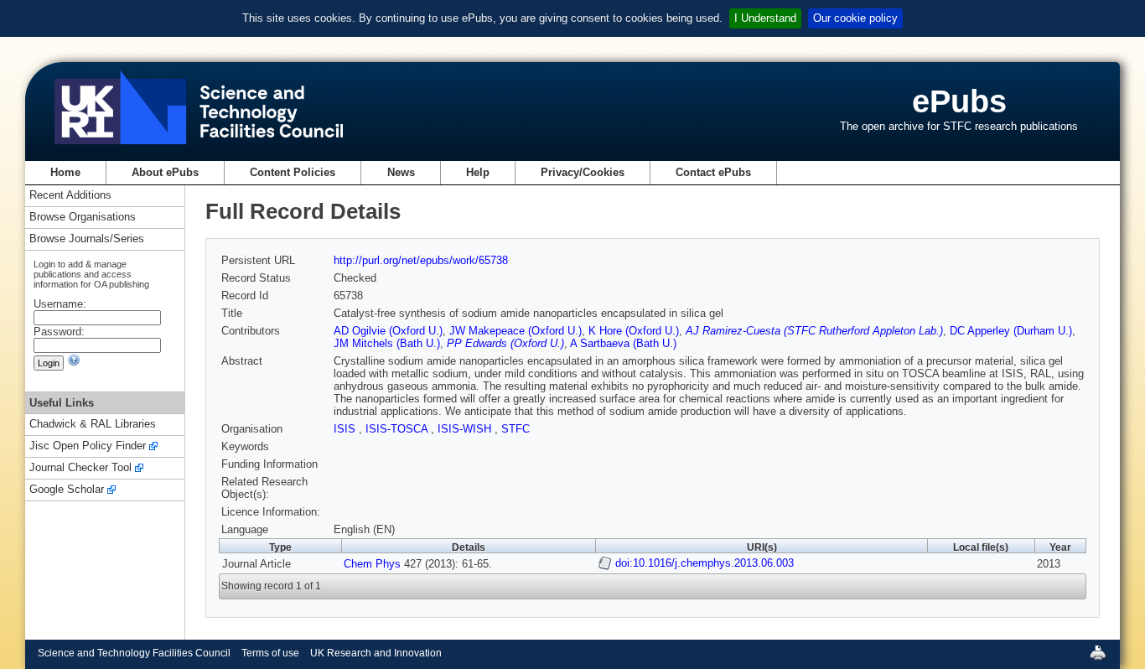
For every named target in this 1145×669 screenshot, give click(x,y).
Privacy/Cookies (582, 172)
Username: (60, 304)
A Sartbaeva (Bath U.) (623, 343)
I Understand (765, 18)
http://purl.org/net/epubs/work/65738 (421, 260)
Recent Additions (70, 195)
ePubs (959, 101)
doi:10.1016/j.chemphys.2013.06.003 (704, 563)
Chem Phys (372, 564)
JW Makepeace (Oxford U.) (515, 330)
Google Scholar (66, 490)
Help (478, 172)
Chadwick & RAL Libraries (92, 424)
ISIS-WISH (466, 429)
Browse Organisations (82, 217)
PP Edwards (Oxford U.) (505, 343)
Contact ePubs (713, 172)
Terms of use (270, 653)
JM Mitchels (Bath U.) (387, 343)
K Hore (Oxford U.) (633, 330)
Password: (59, 331)
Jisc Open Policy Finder (87, 446)
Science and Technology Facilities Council (134, 653)
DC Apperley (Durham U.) (1011, 330)
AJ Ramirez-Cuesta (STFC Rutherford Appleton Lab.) (814, 330)
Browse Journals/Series (86, 239)
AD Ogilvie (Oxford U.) (388, 330)
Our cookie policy (855, 18)
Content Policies (292, 172)
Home (65, 172)
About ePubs (165, 172)
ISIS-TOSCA (398, 429)
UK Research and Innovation (376, 653)
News (401, 172)
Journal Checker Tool (80, 468)
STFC (515, 429)
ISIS (346, 429)
